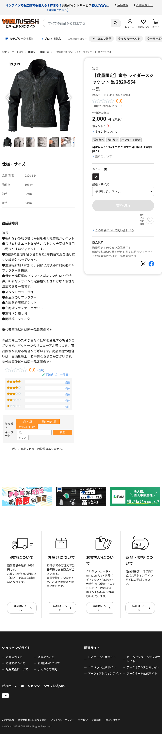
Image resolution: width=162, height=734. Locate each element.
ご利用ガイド (144, 5)
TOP (4, 52)
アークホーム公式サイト (142, 673)
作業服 (31, 52)
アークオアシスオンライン (104, 673)
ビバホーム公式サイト (102, 657)
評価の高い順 (49, 421)
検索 (62, 432)
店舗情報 (122, 5)
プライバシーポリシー (62, 719)
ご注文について (15, 663)
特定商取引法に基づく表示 (32, 719)
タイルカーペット (129, 39)
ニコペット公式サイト (102, 667)
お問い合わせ (112, 719)
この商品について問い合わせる (114, 230)
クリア (22, 437)
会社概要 (83, 719)
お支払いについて (49, 663)
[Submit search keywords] (116, 23)
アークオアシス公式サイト (143, 667)
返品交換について (17, 669)
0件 (41, 370)
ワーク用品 (17, 52)
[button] (130, 23)
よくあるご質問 (47, 669)
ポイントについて (106, 131)
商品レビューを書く (58, 374)
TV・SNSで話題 (101, 39)
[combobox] (77, 23)
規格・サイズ (100, 184)
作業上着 (44, 52)
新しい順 (27, 421)
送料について (103, 156)
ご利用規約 (8, 719)
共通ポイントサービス (48, 7)
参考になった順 (27, 426)
